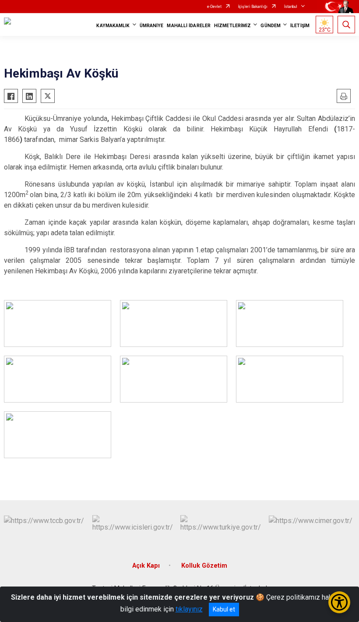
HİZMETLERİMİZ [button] (232, 25)
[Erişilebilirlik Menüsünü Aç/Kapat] (339, 602)
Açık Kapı (146, 565)
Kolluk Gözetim (204, 565)
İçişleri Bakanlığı (252, 6)
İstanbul (290, 6)
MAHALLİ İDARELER (189, 25)
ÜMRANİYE (152, 25)
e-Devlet (214, 6)
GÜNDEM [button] (270, 25)
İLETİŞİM (300, 25)
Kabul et (224, 609)
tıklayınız (189, 609)
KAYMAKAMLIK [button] (113, 25)
